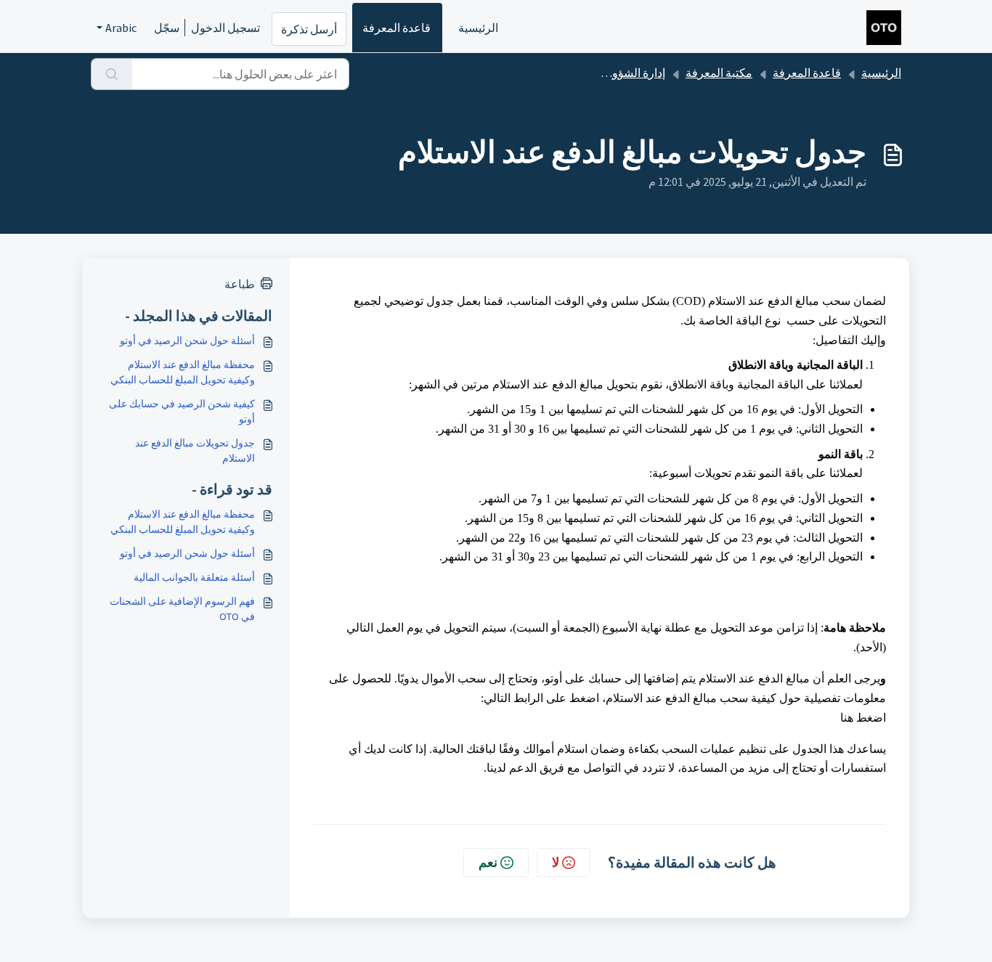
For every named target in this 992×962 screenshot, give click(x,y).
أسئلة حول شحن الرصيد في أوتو (187, 340)
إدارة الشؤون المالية (618, 72)
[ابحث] (111, 74)
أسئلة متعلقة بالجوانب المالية (194, 577)
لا (555, 862)
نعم (488, 862)
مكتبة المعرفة (719, 72)
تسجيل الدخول (225, 27)
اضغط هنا (863, 718)
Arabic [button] (121, 27)
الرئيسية (478, 27)
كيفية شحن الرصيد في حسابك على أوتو (182, 411)
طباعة (239, 284)
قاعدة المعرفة (396, 27)
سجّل (166, 27)
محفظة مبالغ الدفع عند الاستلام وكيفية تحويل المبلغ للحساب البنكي (182, 372)
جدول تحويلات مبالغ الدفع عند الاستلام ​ (195, 450)
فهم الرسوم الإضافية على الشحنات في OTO (182, 609)
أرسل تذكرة (309, 29)
